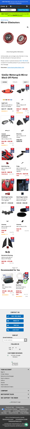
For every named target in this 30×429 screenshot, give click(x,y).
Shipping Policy (23, 409)
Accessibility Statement (20, 411)
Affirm (3, 380)
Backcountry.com (8, 419)
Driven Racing (4, 20)
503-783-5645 (24, 61)
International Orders (7, 387)
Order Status (5, 374)
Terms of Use (10, 407)
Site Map (4, 413)
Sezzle (3, 382)
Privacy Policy (20, 407)
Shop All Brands (13, 413)
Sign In (3, 372)
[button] (15, 329)
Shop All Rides (24, 413)
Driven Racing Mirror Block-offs (16, 67)
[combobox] (26, 82)
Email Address (7, 337)
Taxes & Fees (7, 411)
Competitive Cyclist (21, 419)
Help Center (4, 385)
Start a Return (5, 378)
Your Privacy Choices (11, 409)
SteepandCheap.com (15, 421)
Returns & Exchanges (7, 376)
